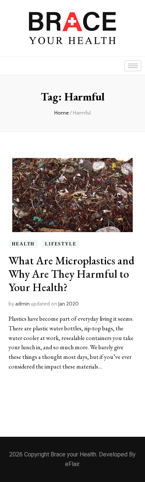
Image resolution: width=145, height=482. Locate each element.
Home (61, 112)
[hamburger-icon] (133, 65)
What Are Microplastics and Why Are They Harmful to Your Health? (72, 273)
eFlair (72, 464)
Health (23, 244)
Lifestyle (60, 244)
